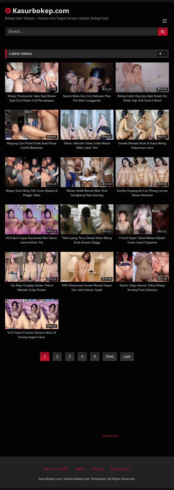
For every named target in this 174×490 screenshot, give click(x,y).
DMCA (80, 469)
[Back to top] (161, 477)
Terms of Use (120, 469)
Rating (98, 469)
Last (127, 356)
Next (109, 356)
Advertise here (110, 435)
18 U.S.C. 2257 (55, 469)
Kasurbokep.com (40, 10)
